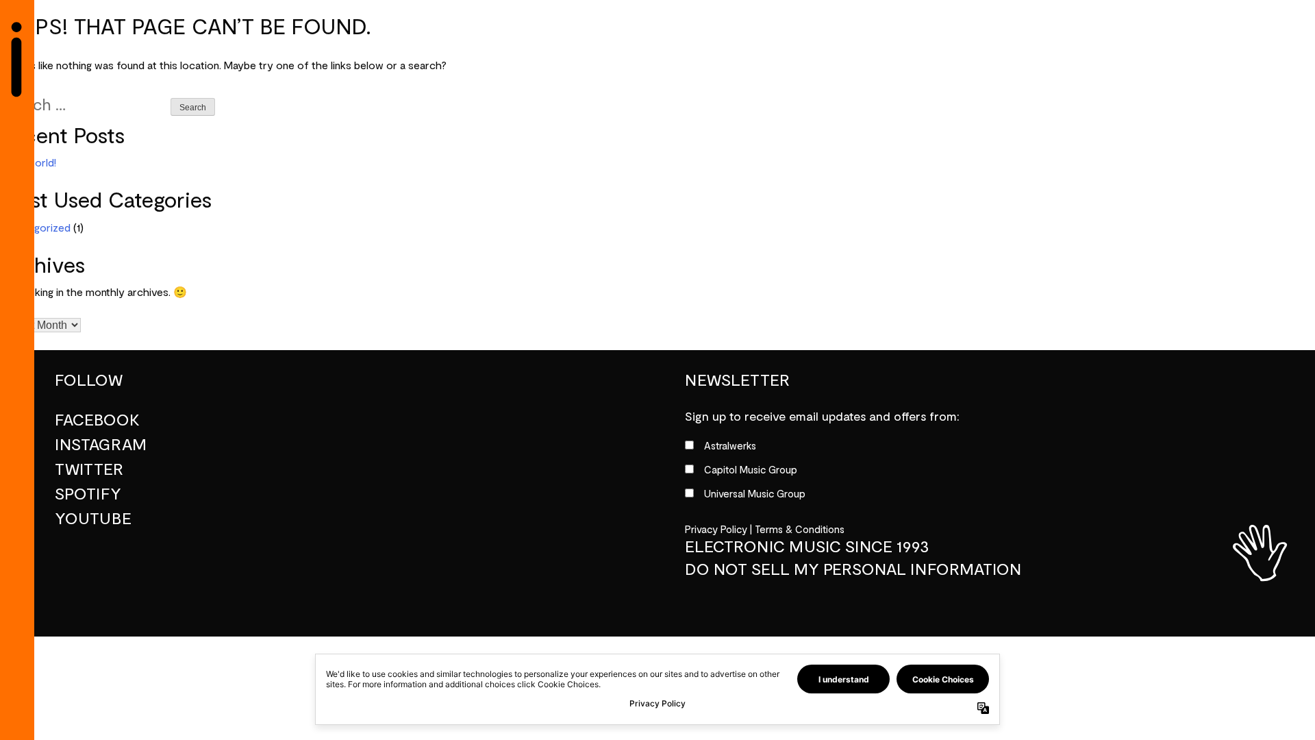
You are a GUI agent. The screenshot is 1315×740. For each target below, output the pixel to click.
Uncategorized (35, 228)
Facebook (97, 420)
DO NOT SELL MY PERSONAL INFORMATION (853, 569)
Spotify (88, 494)
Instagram (101, 444)
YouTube (93, 518)
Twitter (89, 469)
